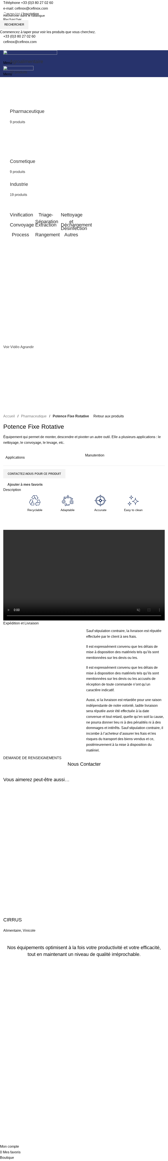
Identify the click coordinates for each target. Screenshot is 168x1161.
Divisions (13, 19)
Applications (15, 203)
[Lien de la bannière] (20, 214)
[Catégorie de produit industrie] (46, 112)
